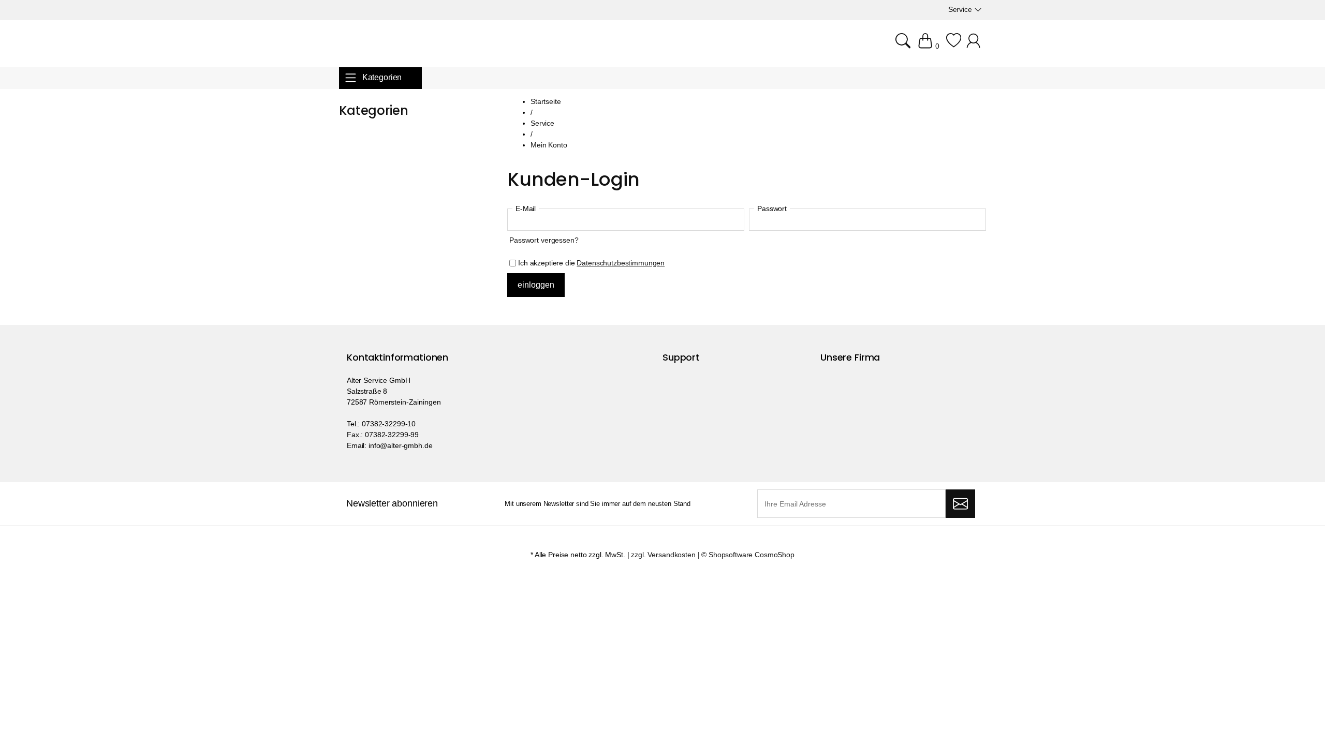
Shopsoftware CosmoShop (751, 554)
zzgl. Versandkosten (663, 554)
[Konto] (975, 46)
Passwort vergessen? (543, 240)
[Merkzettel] (953, 46)
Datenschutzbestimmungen (621, 263)
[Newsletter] (960, 503)
